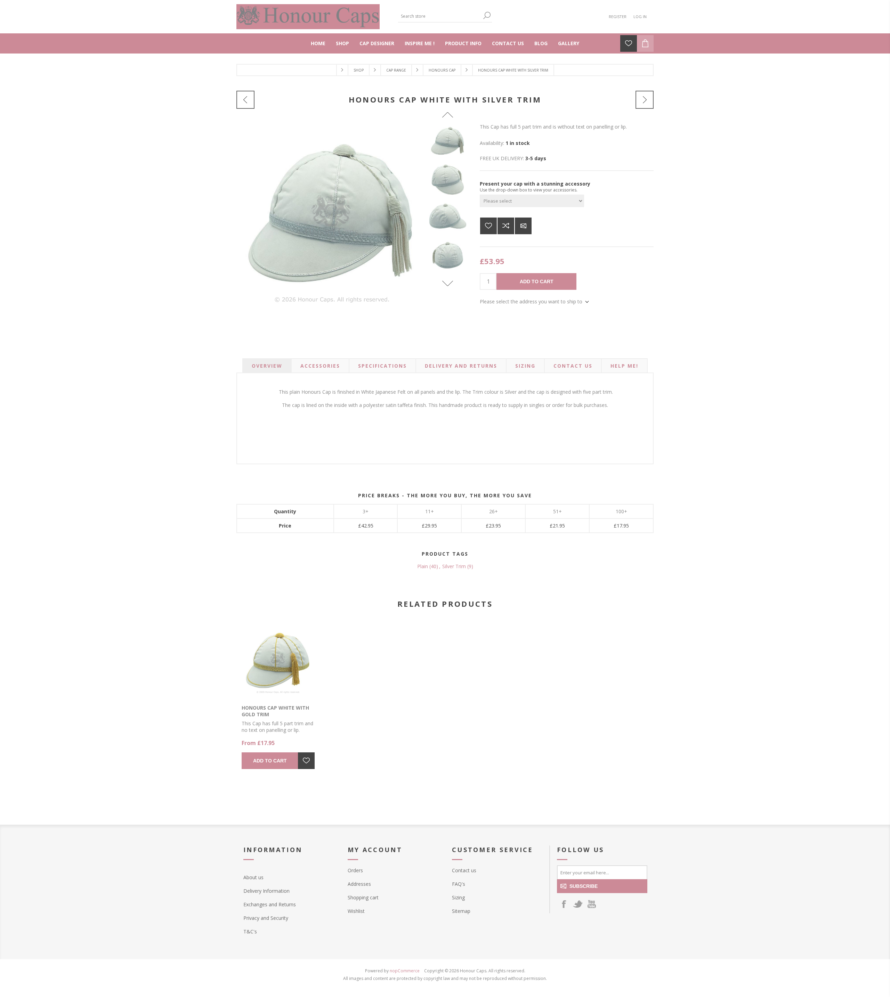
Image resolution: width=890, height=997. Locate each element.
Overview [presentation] (267, 365)
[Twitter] (578, 904)
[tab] (267, 365)
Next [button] (447, 283)
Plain (422, 566)
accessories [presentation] (320, 365)
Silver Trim (454, 566)
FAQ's (458, 884)
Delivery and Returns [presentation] (461, 365)
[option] (448, 142)
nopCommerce (405, 971)
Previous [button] (447, 114)
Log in (640, 16)
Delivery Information (266, 891)
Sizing (458, 897)
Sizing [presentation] (525, 365)
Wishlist (356, 911)
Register (617, 16)
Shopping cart (363, 897)
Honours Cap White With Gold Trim (275, 711)
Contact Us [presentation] (572, 365)
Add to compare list (505, 226)
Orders (355, 870)
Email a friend (523, 226)
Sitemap (461, 911)
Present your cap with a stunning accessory (535, 183)
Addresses (359, 884)
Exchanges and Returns (269, 904)
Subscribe (583, 886)
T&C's (250, 931)
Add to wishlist (488, 226)
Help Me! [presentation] (624, 365)
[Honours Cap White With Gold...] (245, 100)
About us (253, 877)
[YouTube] (592, 904)
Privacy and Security (265, 918)
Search (487, 15)
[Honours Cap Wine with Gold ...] (645, 100)
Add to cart (536, 281)
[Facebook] (564, 904)
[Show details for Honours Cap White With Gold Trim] (278, 660)
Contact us (464, 870)
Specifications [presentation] (382, 365)
